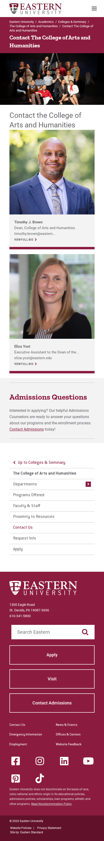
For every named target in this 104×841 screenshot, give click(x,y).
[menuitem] (94, 8)
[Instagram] (40, 761)
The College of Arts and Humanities (33, 26)
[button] (87, 484)
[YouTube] (88, 761)
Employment (18, 744)
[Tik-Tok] (40, 778)
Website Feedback (69, 744)
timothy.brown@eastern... (34, 234)
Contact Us (23, 528)
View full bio (23, 239)
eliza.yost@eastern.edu (33, 358)
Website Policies (20, 828)
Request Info (24, 538)
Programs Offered (28, 495)
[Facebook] (15, 761)
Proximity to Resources (33, 517)
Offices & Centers (68, 734)
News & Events (66, 725)
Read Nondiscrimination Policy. (51, 804)
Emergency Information (25, 734)
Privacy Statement (49, 828)
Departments (25, 484)
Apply (18, 549)
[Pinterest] (15, 778)
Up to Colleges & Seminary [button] (41, 463)
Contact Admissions (26, 429)
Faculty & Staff (26, 506)
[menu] (52, 506)
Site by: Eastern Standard (26, 832)
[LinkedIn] (64, 761)
